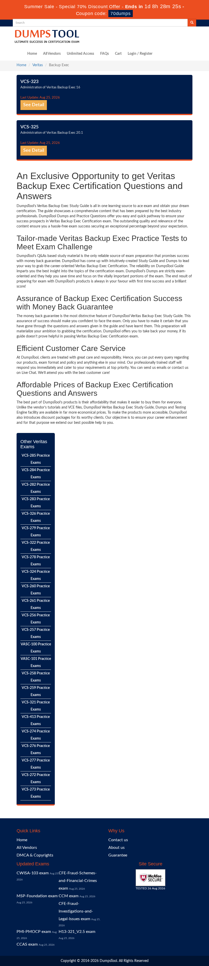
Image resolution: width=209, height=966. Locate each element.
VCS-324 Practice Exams (36, 575)
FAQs (104, 54)
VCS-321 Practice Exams (36, 706)
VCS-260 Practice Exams (36, 589)
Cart (118, 54)
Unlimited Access (80, 54)
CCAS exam (27, 944)
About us (116, 848)
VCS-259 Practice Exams (36, 691)
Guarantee (117, 855)
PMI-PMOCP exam (34, 932)
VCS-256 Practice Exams (36, 619)
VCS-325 (29, 127)
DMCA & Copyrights (35, 855)
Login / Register (140, 54)
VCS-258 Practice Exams (36, 677)
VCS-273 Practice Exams (36, 793)
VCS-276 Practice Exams (36, 749)
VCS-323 (29, 81)
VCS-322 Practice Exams (36, 546)
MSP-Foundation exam (37, 896)
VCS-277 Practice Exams (36, 764)
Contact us (118, 840)
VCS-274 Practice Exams (36, 735)
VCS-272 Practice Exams (36, 778)
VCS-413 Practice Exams (36, 720)
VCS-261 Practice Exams (36, 604)
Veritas (37, 65)
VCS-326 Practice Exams (36, 517)
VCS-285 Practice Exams (36, 459)
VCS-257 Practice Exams (36, 633)
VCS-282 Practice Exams (36, 488)
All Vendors (52, 54)
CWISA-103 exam (33, 873)
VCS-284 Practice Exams (36, 473)
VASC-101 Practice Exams (36, 662)
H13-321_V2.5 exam (77, 932)
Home (32, 54)
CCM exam (69, 896)
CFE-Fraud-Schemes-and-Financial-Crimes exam (78, 880)
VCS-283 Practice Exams (36, 502)
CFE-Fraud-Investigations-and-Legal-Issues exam (76, 911)
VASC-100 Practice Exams (36, 648)
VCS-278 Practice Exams (36, 560)
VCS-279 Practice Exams (36, 531)
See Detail (33, 105)
